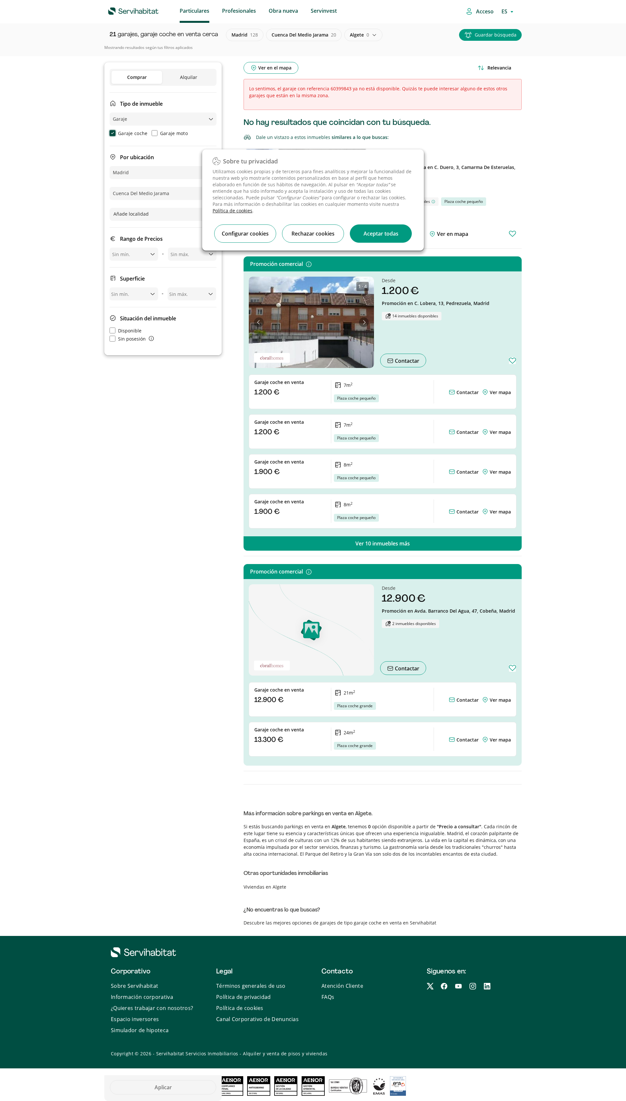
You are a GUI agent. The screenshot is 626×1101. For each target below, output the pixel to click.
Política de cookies (232, 210)
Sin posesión (132, 339)
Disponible (130, 331)
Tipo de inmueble (141, 103)
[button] (259, 322)
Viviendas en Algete (265, 887)
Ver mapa (500, 392)
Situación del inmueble (148, 318)
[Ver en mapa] (486, 392)
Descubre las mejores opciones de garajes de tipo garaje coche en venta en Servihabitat (340, 923)
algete (359, 35)
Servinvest (324, 10)
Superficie (132, 278)
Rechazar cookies (313, 233)
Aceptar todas (381, 233)
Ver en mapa (452, 233)
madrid (244, 35)
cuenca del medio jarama (304, 35)
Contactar (406, 360)
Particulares (194, 10)
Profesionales (239, 10)
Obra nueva (283, 10)
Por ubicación (137, 157)
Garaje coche (133, 133)
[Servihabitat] (123, 10)
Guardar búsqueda (495, 35)
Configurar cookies (245, 233)
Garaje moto (174, 133)
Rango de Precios (141, 238)
